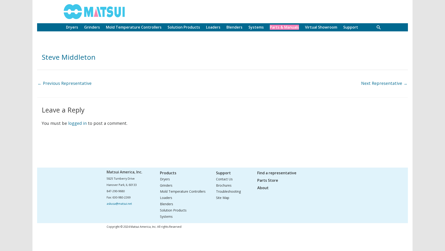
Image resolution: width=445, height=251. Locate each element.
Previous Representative (65, 83)
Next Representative (384, 83)
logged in (77, 123)
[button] (378, 27)
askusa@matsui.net (119, 204)
